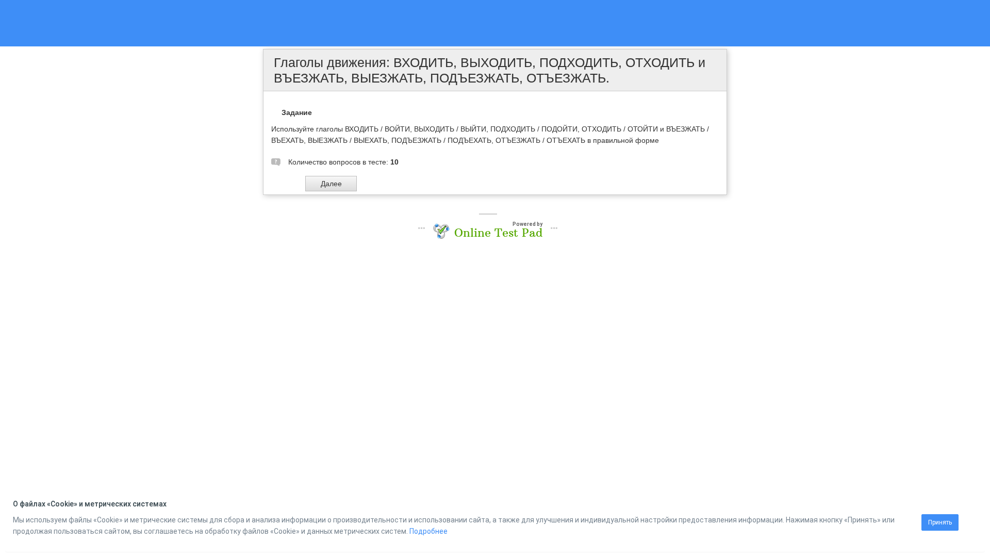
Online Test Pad (498, 232)
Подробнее (428, 531)
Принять (940, 522)
